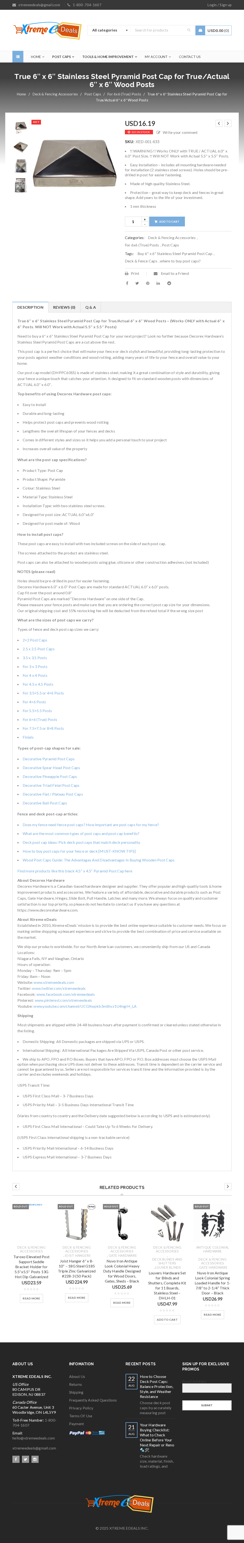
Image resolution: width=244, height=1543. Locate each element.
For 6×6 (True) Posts (40, 719)
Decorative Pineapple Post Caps (50, 776)
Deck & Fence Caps (141, 261)
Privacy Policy (81, 1408)
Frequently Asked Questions (93, 1400)
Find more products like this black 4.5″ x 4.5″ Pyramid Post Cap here (74, 871)
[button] (167, 1319)
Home (21, 94)
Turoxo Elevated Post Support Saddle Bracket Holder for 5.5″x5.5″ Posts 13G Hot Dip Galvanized (31, 1266)
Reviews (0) (64, 307)
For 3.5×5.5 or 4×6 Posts (43, 693)
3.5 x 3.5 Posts (35, 657)
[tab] (30, 307)
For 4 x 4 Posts (35, 675)
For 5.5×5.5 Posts (37, 710)
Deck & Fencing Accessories (55, 94)
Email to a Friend (174, 273)
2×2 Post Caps (35, 640)
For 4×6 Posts (34, 701)
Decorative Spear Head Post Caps (51, 767)
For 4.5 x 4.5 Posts (38, 684)
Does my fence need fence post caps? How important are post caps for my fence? (91, 824)
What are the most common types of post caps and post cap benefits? (81, 833)
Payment (76, 1423)
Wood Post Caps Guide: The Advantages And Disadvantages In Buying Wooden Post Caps (98, 860)
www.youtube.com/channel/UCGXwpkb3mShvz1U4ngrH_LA (85, 1006)
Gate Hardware (123, 1255)
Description (30, 307)
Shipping (76, 1392)
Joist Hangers (77, 1255)
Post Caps (92, 94)
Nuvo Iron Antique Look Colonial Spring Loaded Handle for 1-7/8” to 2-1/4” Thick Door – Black (212, 1283)
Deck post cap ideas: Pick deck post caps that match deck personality (81, 842)
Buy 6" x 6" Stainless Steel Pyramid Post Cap (174, 253)
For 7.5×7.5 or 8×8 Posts (43, 728)
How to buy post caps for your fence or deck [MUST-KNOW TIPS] (79, 851)
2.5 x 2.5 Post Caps (39, 648)
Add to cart (169, 221)
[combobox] (108, 30)
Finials (28, 737)
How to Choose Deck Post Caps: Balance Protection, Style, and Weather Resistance (156, 1386)
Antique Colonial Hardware (212, 1249)
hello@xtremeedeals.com (33, 1438)
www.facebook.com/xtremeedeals (65, 994)
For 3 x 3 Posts (35, 666)
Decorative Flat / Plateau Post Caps (53, 794)
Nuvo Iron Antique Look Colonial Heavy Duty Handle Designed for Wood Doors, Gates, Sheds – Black (122, 1271)
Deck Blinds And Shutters (167, 1261)
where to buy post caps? (180, 261)
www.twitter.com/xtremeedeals (59, 988)
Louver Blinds (168, 1267)
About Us (77, 1376)
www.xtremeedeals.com (54, 982)
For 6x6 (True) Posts (124, 94)
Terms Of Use (80, 1415)
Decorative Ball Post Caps (45, 803)
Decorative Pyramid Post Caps (49, 758)
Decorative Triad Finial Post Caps (51, 785)
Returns (75, 1384)
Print (135, 273)
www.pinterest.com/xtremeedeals (63, 1000)
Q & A (90, 307)
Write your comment (180, 132)
